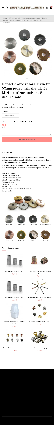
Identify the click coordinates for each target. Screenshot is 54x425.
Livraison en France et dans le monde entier (18, 376)
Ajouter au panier (28, 139)
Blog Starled (8, 382)
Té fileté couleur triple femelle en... (40, 322)
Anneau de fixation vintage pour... (39, 348)
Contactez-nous (9, 404)
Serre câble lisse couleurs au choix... (14, 348)
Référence (5, 122)
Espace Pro (7, 387)
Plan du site (7, 384)
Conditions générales (10, 401)
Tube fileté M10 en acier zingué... (14, 271)
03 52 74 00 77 (9, 418)
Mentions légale (9, 398)
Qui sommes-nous (9, 395)
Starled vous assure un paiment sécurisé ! (17, 379)
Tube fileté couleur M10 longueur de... (39, 297)
